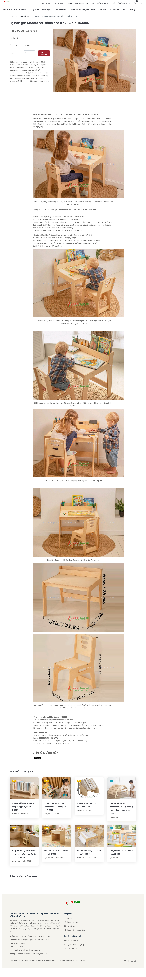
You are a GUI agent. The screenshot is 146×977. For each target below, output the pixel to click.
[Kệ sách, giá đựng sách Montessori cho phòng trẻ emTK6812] (56, 788)
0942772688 (46, 3)
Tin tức (103, 10)
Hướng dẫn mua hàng (100, 3)
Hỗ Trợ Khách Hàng (117, 10)
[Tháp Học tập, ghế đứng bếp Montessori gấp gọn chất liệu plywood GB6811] (24, 835)
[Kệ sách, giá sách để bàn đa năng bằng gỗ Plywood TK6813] (24, 788)
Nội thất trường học (41, 10)
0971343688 (59, 3)
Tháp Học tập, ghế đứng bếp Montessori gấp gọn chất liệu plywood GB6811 (24, 854)
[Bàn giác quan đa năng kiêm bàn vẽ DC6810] (121, 835)
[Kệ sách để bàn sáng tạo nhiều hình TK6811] (89, 788)
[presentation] (55, 61)
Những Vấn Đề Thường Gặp (74, 944)
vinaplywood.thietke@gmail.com (35, 954)
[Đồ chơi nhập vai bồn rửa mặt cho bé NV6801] (56, 835)
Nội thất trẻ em (21, 10)
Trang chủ (7, 10)
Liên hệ (132, 10)
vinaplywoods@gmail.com (78, 3)
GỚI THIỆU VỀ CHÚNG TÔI (121, 3)
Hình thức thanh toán (72, 940)
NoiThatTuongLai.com (76, 960)
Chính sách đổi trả (70, 948)
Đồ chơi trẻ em (60, 10)
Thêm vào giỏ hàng (44, 53)
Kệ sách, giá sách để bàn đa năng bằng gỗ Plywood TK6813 (23, 806)
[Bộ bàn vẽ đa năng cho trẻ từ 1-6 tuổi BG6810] (89, 835)
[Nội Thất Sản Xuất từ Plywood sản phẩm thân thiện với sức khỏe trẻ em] (8, 1)
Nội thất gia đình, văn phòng (83, 10)
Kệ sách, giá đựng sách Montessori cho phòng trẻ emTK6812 (55, 806)
